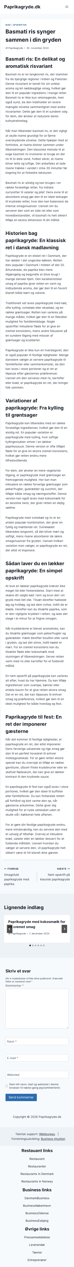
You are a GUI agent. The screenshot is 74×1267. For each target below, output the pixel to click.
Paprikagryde (15, 48)
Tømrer (37, 1252)
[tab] (30, 945)
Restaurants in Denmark (37, 1174)
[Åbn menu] (67, 6)
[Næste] (64, 929)
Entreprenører (37, 1260)
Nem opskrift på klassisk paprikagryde (55, 874)
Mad (8, 25)
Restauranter (37, 1166)
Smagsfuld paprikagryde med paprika (16, 876)
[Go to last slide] (9, 929)
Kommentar (15, 985)
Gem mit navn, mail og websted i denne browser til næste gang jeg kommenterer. (35, 1086)
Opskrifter (20, 25)
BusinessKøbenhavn (37, 1205)
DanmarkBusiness (37, 1198)
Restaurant (37, 1159)
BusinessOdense (37, 1213)
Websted (13, 1075)
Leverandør (37, 1244)
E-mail (12, 1058)
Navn (12, 1041)
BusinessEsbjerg (37, 1220)
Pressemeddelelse (37, 1237)
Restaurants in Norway (37, 1181)
